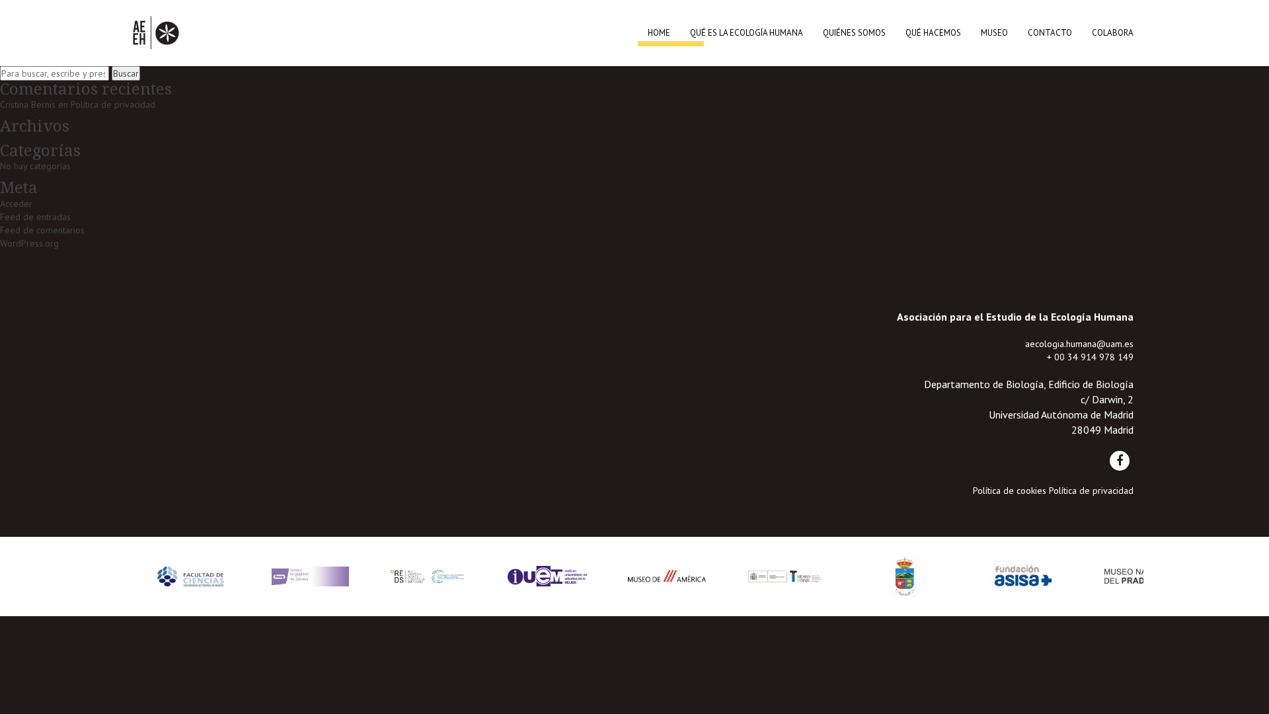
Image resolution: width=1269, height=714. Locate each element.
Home (659, 32)
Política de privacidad (113, 104)
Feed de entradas (35, 217)
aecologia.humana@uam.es (1079, 344)
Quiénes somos (854, 32)
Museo (994, 32)
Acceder (16, 204)
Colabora (1113, 32)
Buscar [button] (126, 73)
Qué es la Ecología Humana (746, 32)
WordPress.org (29, 243)
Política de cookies (1009, 490)
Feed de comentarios (42, 230)
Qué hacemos (933, 32)
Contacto (1050, 32)
